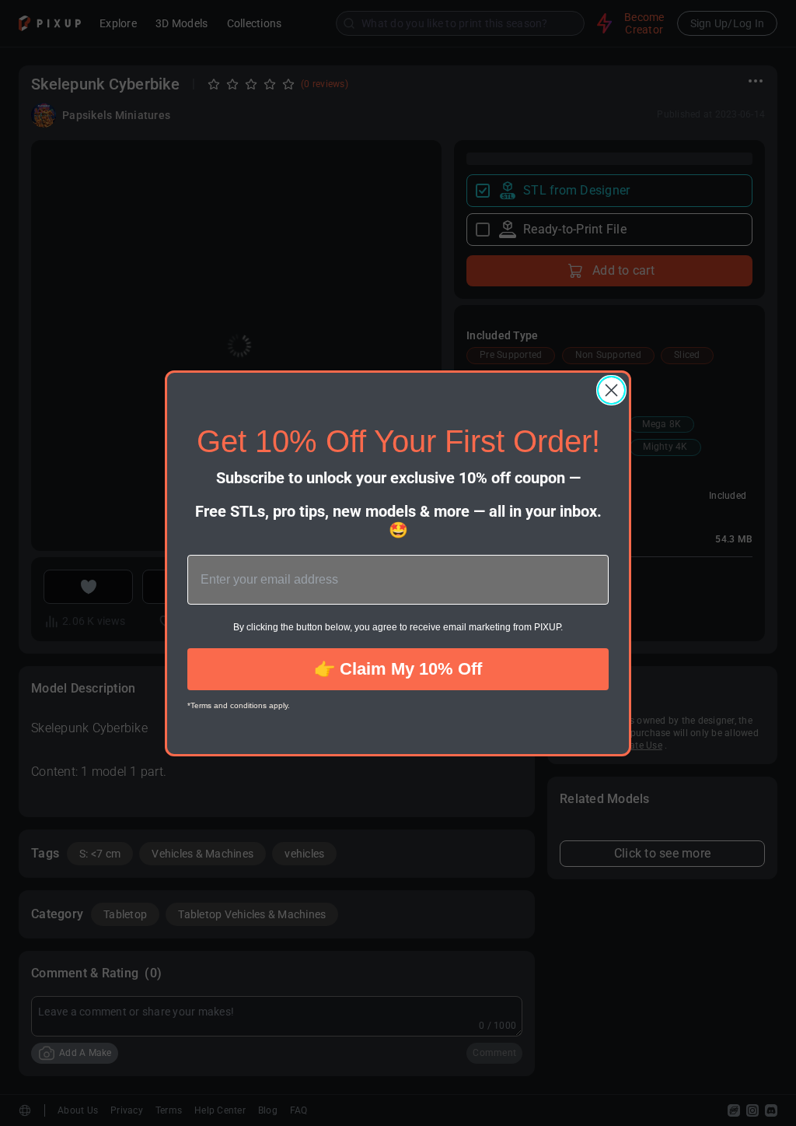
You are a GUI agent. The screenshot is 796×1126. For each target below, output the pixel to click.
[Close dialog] (611, 390)
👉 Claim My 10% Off (398, 669)
